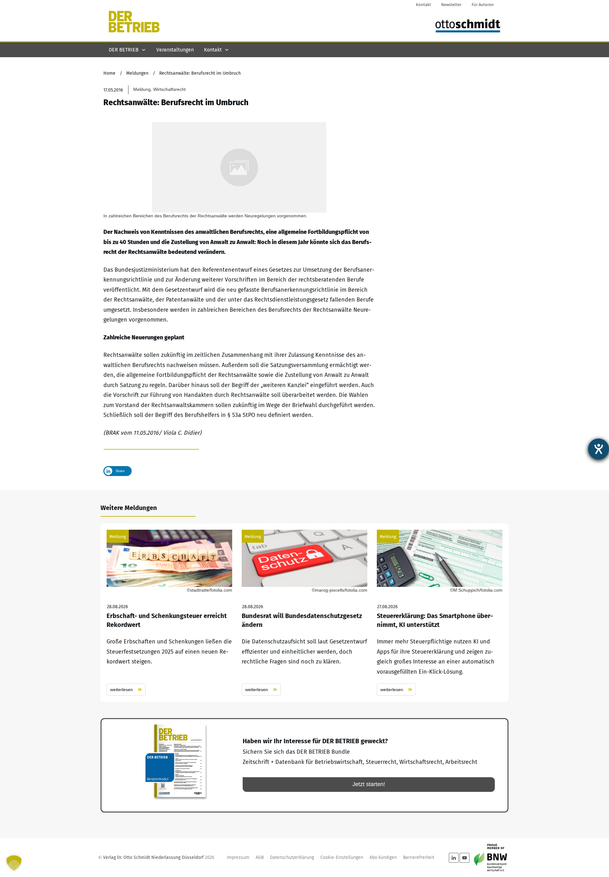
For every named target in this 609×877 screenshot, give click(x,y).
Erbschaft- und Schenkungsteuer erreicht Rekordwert (169, 613)
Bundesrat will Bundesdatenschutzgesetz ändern (304, 613)
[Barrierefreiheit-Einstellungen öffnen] (598, 448)
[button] (14, 863)
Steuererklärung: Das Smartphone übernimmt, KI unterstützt (439, 613)
